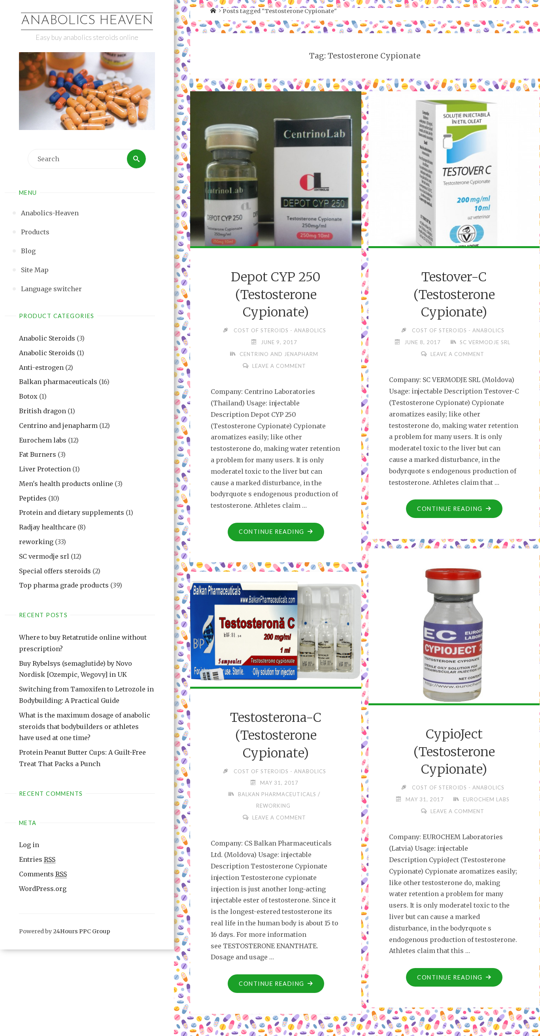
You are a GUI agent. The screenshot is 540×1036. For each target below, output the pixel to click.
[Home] (213, 11)
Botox (28, 396)
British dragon (42, 411)
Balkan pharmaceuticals (58, 382)
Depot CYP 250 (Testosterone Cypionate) (276, 294)
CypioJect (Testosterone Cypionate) (454, 752)
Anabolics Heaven (87, 21)
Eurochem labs (42, 440)
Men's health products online (66, 484)
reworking (36, 542)
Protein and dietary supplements (71, 512)
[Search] (136, 158)
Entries (37, 859)
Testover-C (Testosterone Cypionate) (454, 294)
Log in (29, 845)
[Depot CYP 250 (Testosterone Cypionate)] (275, 188)
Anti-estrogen (41, 367)
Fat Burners (37, 454)
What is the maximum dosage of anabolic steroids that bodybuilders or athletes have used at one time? (84, 726)
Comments (43, 874)
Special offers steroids (55, 571)
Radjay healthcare (47, 527)
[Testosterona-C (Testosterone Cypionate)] (275, 628)
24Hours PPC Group (81, 931)
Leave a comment (279, 366)
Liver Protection (45, 469)
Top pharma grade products (64, 585)
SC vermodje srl (44, 556)
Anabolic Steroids (47, 338)
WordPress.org (42, 889)
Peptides (33, 498)
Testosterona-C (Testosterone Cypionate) (275, 735)
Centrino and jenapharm (58, 425)
